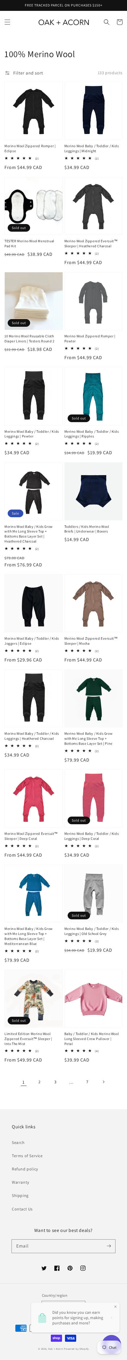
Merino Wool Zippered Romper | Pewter (89, 338)
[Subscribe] (108, 1246)
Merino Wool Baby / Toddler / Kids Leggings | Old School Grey (91, 931)
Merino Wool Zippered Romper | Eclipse (30, 148)
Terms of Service (27, 1155)
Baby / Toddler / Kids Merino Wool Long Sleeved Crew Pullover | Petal (91, 1038)
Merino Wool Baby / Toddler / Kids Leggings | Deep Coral (91, 836)
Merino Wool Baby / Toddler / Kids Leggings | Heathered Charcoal (31, 736)
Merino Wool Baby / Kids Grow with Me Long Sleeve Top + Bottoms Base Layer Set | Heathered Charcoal (28, 533)
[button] (7, 22)
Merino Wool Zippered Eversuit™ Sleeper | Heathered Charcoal (91, 243)
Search (18, 1142)
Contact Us (22, 1209)
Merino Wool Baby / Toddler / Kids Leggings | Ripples (91, 434)
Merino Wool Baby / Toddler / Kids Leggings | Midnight (91, 148)
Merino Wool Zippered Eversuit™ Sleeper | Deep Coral (31, 836)
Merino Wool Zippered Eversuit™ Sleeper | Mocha (91, 641)
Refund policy (25, 1169)
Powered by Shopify (76, 1348)
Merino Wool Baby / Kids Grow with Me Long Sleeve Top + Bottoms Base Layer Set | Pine (88, 738)
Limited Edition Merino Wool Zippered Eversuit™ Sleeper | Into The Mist (28, 1038)
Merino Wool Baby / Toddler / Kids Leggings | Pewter (31, 434)
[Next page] (103, 1081)
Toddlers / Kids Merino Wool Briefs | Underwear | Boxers (86, 529)
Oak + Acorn (55, 1348)
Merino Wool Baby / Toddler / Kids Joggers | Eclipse (31, 641)
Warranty (20, 1182)
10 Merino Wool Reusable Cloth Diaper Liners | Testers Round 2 (29, 338)
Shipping (20, 1195)
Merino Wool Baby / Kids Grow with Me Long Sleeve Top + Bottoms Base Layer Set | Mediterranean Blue (28, 936)
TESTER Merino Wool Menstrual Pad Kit (29, 243)
